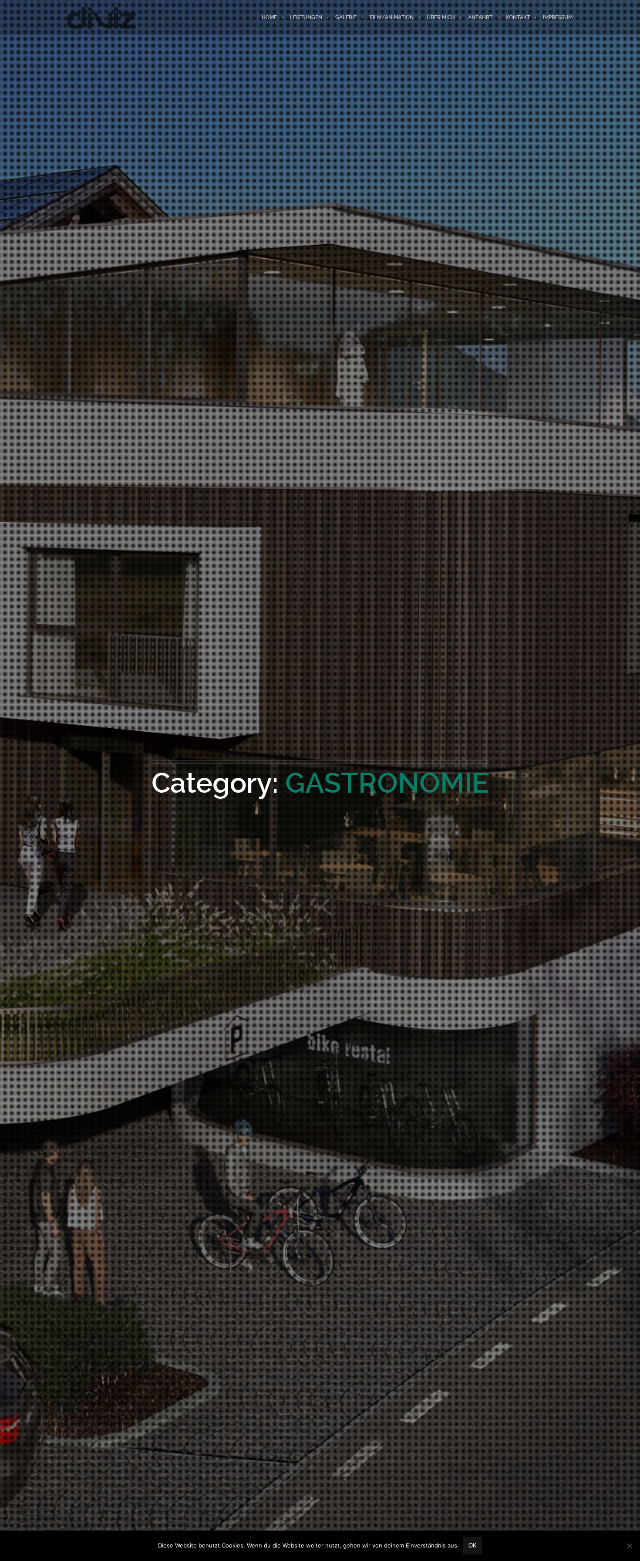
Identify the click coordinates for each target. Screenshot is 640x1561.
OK (472, 1545)
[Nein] (629, 1545)
